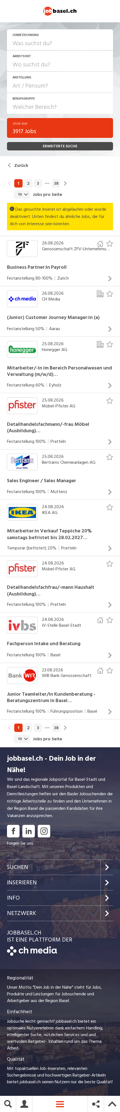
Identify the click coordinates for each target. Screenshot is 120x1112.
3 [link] (38, 183)
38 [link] (56, 183)
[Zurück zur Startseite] (32, 954)
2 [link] (28, 183)
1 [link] (18, 183)
